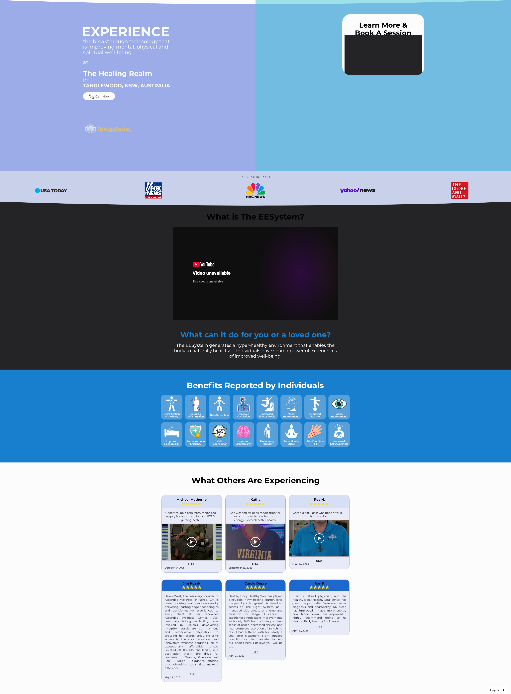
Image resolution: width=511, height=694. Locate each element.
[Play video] (192, 542)
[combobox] (497, 690)
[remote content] (383, 55)
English (494, 690)
